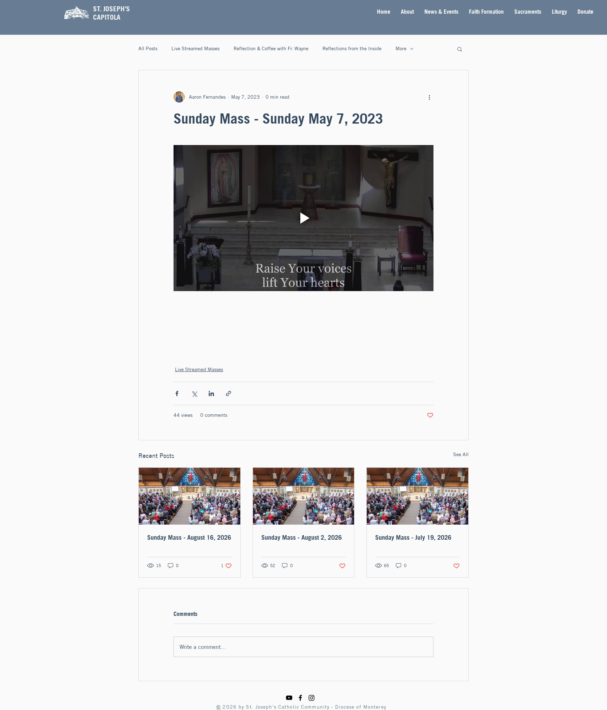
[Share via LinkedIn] (211, 393)
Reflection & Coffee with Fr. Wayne (271, 48)
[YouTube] (289, 698)
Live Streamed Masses (195, 48)
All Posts (147, 48)
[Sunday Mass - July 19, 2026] (417, 496)
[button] (407, 12)
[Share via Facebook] (177, 393)
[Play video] (303, 218)
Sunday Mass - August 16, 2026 (189, 537)
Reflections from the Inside (351, 48)
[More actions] (429, 97)
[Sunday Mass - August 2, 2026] (303, 496)
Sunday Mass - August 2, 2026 (301, 537)
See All (461, 454)
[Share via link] (228, 393)
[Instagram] (311, 698)
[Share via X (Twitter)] (194, 393)
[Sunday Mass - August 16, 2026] (189, 496)
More (401, 48)
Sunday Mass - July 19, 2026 (413, 537)
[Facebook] (300, 698)
